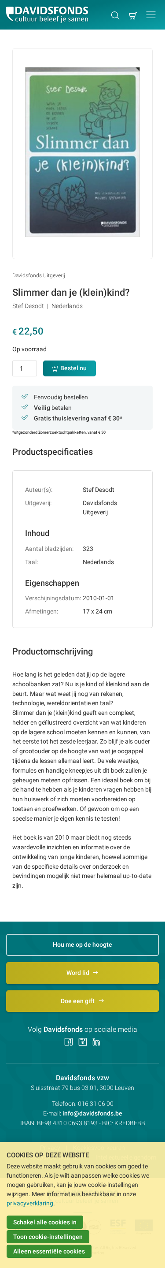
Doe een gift (78, 1000)
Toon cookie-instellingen (48, 1236)
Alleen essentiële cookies (49, 1251)
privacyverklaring (30, 1203)
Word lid (78, 972)
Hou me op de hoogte (82, 944)
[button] (151, 14)
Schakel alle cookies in (45, 1222)
